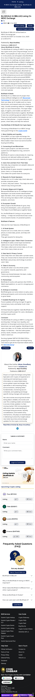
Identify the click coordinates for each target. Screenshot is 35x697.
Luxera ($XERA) (12, 519)
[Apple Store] (18, 678)
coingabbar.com (23, 366)
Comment (6, 447)
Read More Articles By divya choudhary (16, 425)
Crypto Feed (22, 623)
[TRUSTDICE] (17, 695)
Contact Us (22, 649)
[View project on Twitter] (4, 21)
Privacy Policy (5, 655)
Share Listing (19, 26)
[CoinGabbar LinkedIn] (17, 428)
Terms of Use (5, 652)
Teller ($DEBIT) (12, 506)
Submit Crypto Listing (25, 29)
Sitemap (3, 663)
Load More (17, 605)
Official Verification (6, 649)
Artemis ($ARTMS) (13, 531)
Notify (30, 26)
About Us (21, 652)
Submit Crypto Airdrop (8, 617)
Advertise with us (24, 632)
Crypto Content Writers (26, 629)
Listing (21, 2)
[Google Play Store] (7, 678)
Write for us (22, 658)
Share (30, 499)
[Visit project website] (2, 21)
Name (5, 439)
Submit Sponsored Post (8, 641)
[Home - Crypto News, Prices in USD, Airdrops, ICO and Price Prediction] (9, 670)
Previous (6, 348)
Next (29, 348)
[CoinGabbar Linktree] (7, 682)
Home (14, 2)
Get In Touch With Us (17, 572)
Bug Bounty (22, 626)
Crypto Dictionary (24, 617)
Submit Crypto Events (7, 625)
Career (21, 655)
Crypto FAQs (22, 620)
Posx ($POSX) (12, 494)
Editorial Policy (5, 658)
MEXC (5, 23)
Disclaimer (4, 660)
